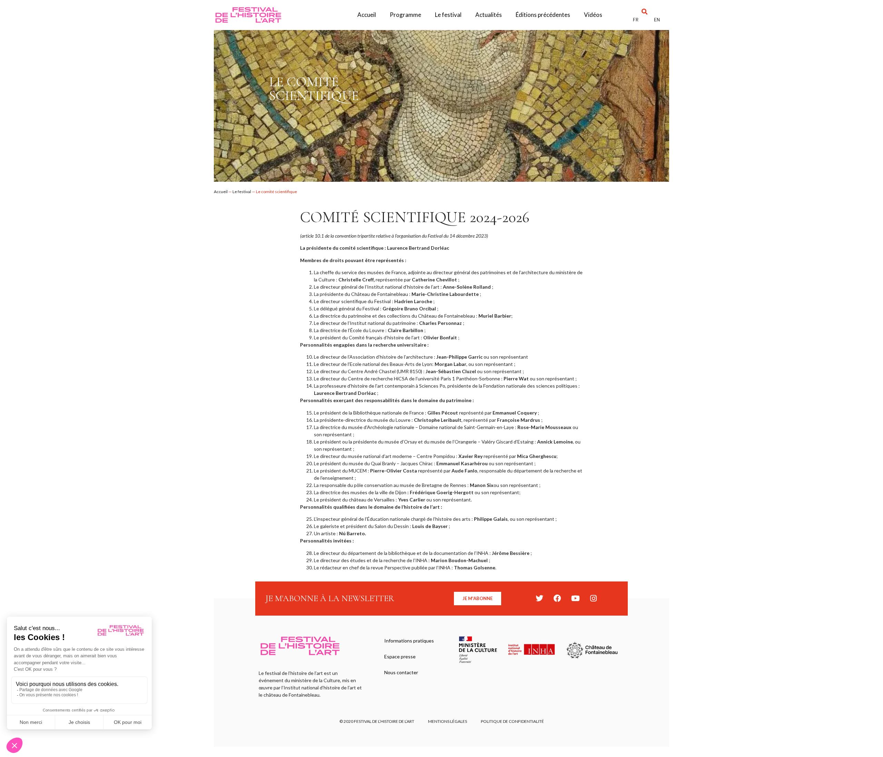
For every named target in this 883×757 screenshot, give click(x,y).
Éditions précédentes (543, 14)
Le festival (448, 14)
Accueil (366, 14)
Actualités (488, 14)
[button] (645, 11)
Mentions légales (447, 721)
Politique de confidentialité (512, 721)
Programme (405, 14)
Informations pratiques (409, 641)
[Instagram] (593, 598)
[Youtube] (575, 598)
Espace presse (400, 656)
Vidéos (593, 14)
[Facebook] (557, 598)
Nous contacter (401, 672)
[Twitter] (539, 598)
